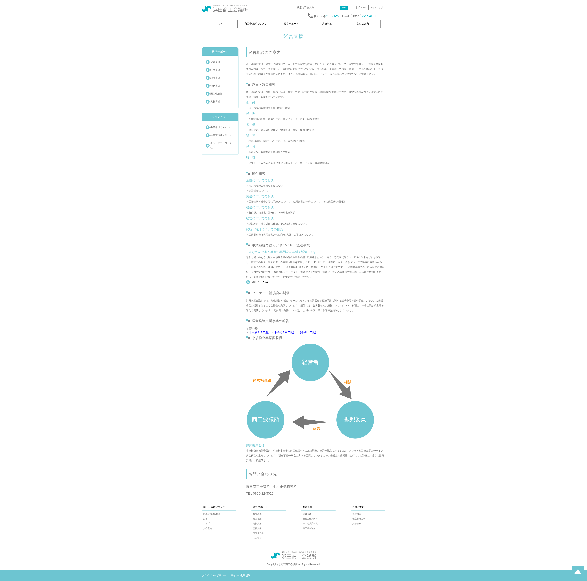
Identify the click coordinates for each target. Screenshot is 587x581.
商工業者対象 (309, 528)
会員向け (307, 513)
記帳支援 (215, 77)
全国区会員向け (310, 518)
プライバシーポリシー (214, 575)
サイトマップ (376, 7)
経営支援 (215, 70)
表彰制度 (356, 513)
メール (363, 7)
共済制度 (327, 23)
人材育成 (215, 101)
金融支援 (215, 62)
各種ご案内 (363, 23)
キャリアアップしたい (221, 145)
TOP (219, 23)
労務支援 (215, 85)
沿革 (205, 518)
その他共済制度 (310, 523)
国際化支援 (216, 93)
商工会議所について (255, 23)
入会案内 (207, 528)
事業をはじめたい (220, 127)
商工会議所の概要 (211, 513)
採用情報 (356, 523)
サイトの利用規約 (240, 575)
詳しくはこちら (260, 282)
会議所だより (358, 518)
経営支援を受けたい (221, 135)
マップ (206, 523)
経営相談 (257, 518)
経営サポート (291, 23)
